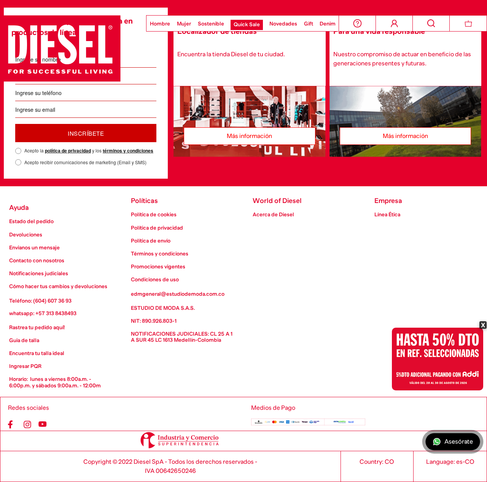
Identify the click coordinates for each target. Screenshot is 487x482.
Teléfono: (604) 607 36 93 (40, 301)
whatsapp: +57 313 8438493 (42, 313)
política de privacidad (68, 150)
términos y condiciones (128, 150)
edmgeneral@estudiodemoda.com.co (177, 294)
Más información (249, 136)
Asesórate (458, 442)
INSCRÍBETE (86, 133)
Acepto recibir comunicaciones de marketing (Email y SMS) (85, 162)
